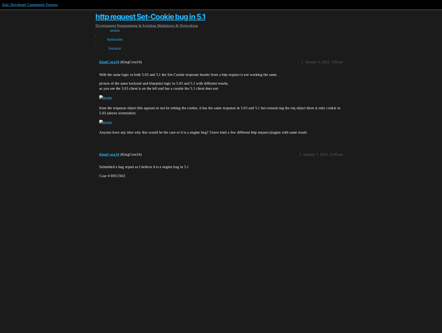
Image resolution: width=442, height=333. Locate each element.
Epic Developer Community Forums (30, 5)
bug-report (115, 48)
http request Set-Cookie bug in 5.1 (150, 16)
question (115, 30)
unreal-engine (115, 39)
